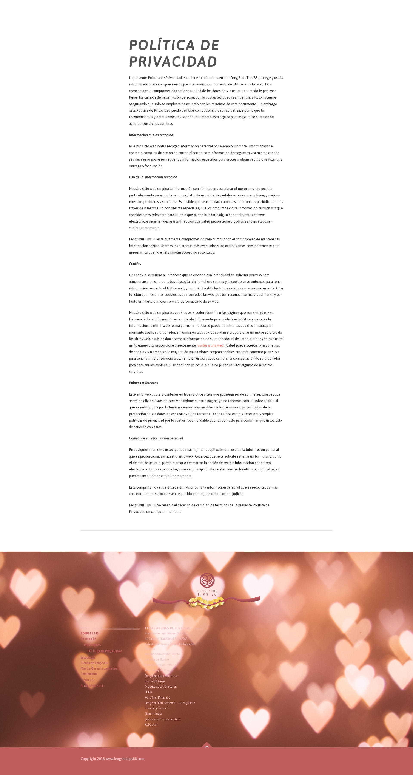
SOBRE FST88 (89, 633)
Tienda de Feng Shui (94, 663)
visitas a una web (211, 345)
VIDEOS (89, 680)
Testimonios (89, 674)
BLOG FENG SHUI (92, 686)
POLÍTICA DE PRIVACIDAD (105, 651)
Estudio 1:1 (88, 657)
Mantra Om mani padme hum (100, 668)
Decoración (88, 638)
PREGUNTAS (92, 645)
